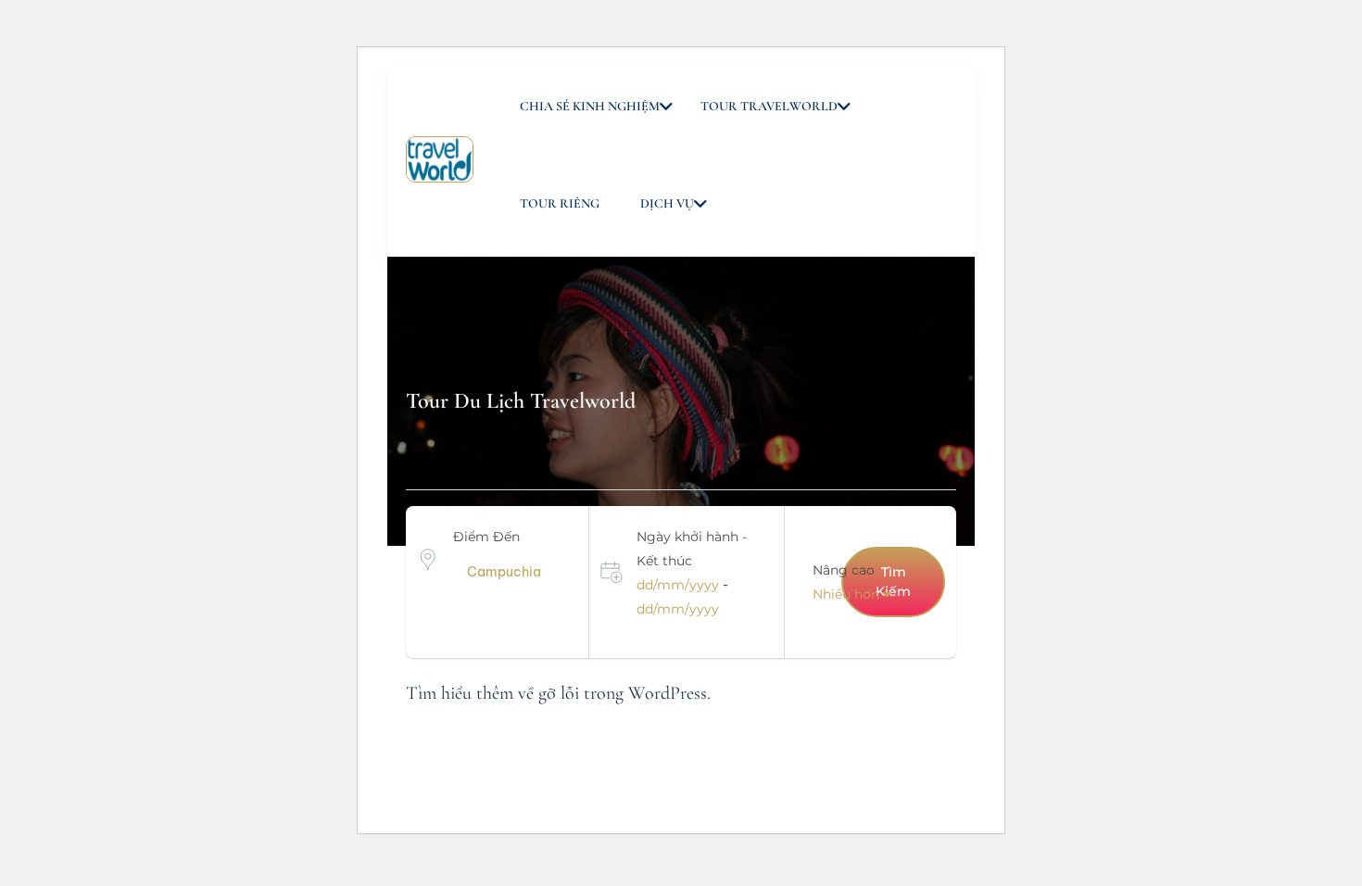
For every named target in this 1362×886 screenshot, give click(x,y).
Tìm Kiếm (893, 581)
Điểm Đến (486, 536)
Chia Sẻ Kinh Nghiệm (590, 106)
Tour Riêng (559, 203)
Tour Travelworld (769, 106)
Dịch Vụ (667, 203)
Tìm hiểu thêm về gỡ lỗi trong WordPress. (558, 693)
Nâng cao (844, 570)
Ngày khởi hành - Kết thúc (692, 548)
